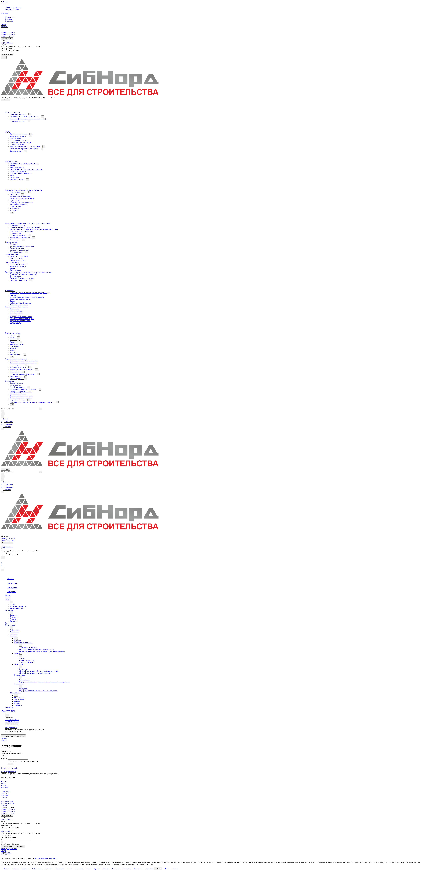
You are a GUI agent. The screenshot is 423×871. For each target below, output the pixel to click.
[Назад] (11, 602)
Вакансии (4, 795)
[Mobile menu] (2, 492)
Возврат (4, 805)
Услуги (3, 785)
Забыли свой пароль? (9, 768)
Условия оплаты (7, 801)
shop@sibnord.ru (7, 43)
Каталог (4, 781)
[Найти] (3, 413)
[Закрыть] (2, 570)
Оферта (3, 851)
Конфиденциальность (9, 849)
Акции (3, 783)
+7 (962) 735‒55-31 (8, 32)
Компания (4, 787)
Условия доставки (7, 803)
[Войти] (2, 560)
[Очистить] (40, 409)
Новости (4, 793)
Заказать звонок (7, 38)
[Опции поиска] (2, 411)
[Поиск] (3, 557)
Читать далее (309, 862)
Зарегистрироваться (8, 772)
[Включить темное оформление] (4, 57)
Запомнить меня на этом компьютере (24, 761)
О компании (5, 791)
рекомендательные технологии (45, 858)
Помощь (4, 797)
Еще (12, 213)
